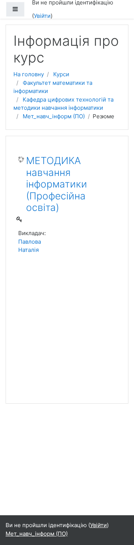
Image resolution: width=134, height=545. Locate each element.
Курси (61, 74)
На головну (28, 74)
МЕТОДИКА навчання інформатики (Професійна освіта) (56, 184)
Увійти (42, 15)
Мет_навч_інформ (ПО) (54, 116)
